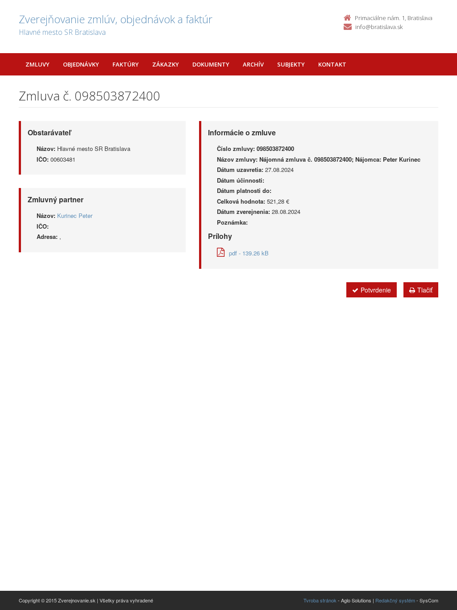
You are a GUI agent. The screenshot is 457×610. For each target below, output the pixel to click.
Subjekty (291, 64)
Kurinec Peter (74, 215)
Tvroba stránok (320, 600)
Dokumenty (210, 64)
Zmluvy (37, 64)
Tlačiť (424, 289)
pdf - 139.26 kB (249, 253)
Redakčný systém (395, 600)
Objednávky (81, 64)
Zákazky (165, 64)
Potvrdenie (376, 289)
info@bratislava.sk (379, 27)
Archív (253, 64)
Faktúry (125, 64)
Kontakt (332, 64)
